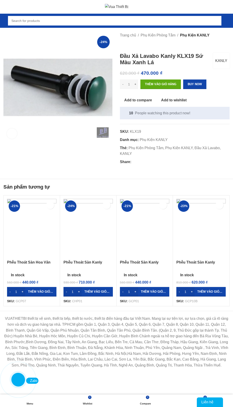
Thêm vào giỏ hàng (160, 84)
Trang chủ (128, 35)
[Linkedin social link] (149, 162)
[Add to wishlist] (50, 205)
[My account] (228, 20)
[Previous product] (122, 45)
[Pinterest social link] (144, 162)
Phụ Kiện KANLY (195, 35)
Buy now (195, 84)
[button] (31, 292)
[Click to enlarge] (12, 133)
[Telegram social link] (154, 162)
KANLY (221, 61)
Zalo (33, 381)
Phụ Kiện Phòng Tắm (158, 35)
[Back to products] (128, 45)
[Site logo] (116, 6)
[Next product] (133, 45)
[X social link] (139, 162)
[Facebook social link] (134, 162)
